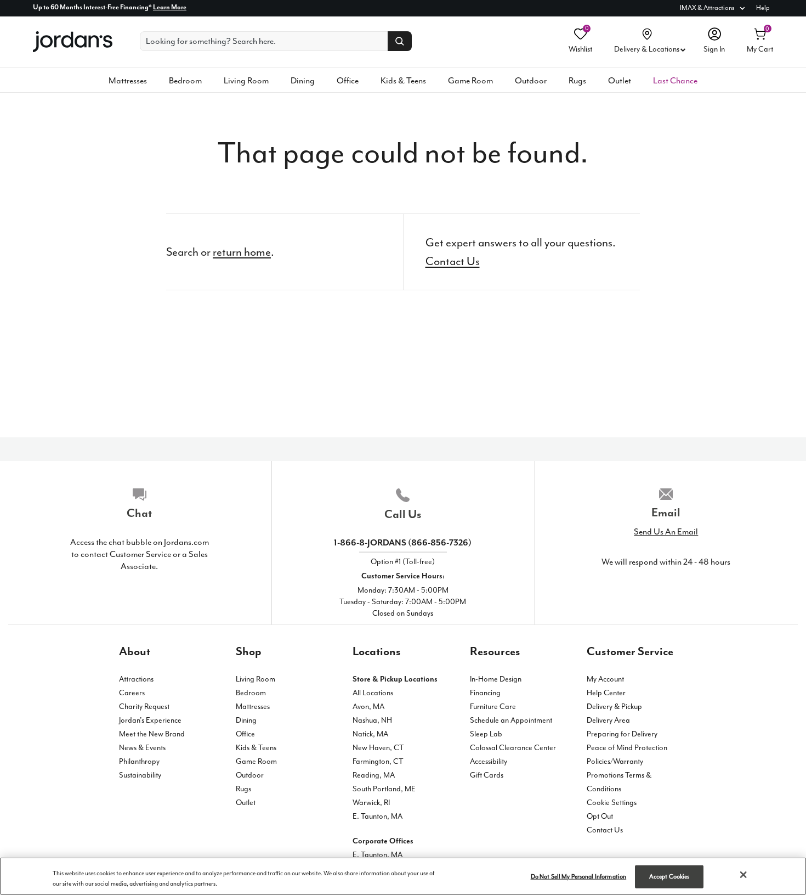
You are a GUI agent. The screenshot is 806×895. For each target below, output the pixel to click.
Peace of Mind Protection (627, 747)
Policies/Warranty (615, 761)
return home (242, 252)
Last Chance (675, 80)
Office (348, 80)
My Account (605, 679)
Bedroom (185, 80)
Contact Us (452, 261)
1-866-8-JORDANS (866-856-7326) (403, 542)
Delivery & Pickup (614, 706)
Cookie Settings (612, 802)
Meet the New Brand (152, 734)
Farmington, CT (378, 761)
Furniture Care (493, 706)
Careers (132, 692)
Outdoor (531, 80)
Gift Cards (486, 775)
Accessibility (488, 761)
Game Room (470, 80)
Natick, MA (370, 734)
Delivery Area (608, 720)
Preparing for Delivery (622, 734)
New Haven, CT (378, 747)
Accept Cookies (669, 877)
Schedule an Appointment (511, 720)
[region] (403, 876)
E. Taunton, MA (377, 816)
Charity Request (144, 706)
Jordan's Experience (150, 720)
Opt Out (600, 816)
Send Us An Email (666, 531)
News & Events (142, 747)
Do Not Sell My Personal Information (579, 877)
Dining (303, 80)
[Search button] (400, 41)
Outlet (619, 80)
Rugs (577, 80)
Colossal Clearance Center (513, 747)
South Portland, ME (384, 788)
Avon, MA (368, 706)
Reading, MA (374, 775)
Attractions (136, 679)
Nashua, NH (372, 720)
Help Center (606, 692)
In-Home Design (495, 679)
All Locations (373, 692)
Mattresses (128, 80)
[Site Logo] (72, 41)
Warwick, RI (371, 802)
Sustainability (140, 775)
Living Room (246, 80)
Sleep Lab (486, 734)
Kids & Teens (403, 80)
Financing (485, 692)
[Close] (743, 875)
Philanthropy (139, 761)
